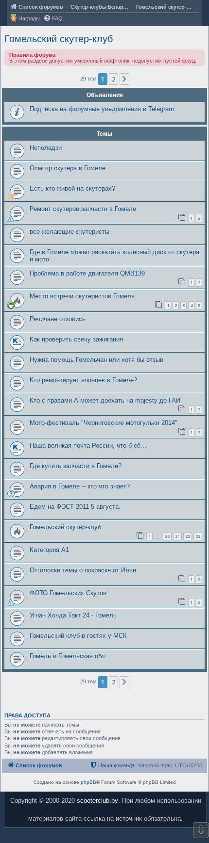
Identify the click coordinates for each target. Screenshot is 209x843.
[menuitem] (53, 19)
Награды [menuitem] (29, 18)
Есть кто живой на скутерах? (72, 188)
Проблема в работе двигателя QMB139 (87, 273)
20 (167, 536)
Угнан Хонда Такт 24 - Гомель (73, 615)
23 (197, 536)
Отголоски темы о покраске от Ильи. (84, 570)
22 (187, 536)
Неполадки (46, 147)
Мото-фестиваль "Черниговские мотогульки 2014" (103, 422)
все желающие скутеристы (69, 231)
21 (177, 536)
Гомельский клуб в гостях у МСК (78, 635)
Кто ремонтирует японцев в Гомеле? (83, 380)
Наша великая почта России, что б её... (88, 445)
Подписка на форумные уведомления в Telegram (102, 109)
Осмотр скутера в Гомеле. (68, 168)
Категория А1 (49, 549)
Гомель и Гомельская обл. (68, 656)
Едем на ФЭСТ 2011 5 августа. (75, 506)
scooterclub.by (97, 800)
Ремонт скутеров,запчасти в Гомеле (83, 208)
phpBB (88, 782)
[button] (124, 79)
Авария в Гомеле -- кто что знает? (80, 486)
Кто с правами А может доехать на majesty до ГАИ (105, 400)
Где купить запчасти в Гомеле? (76, 466)
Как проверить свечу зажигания (76, 339)
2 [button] (113, 79)
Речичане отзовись (58, 319)
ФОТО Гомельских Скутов (68, 593)
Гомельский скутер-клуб (58, 38)
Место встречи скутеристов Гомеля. (83, 296)
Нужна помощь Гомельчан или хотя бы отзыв (96, 359)
